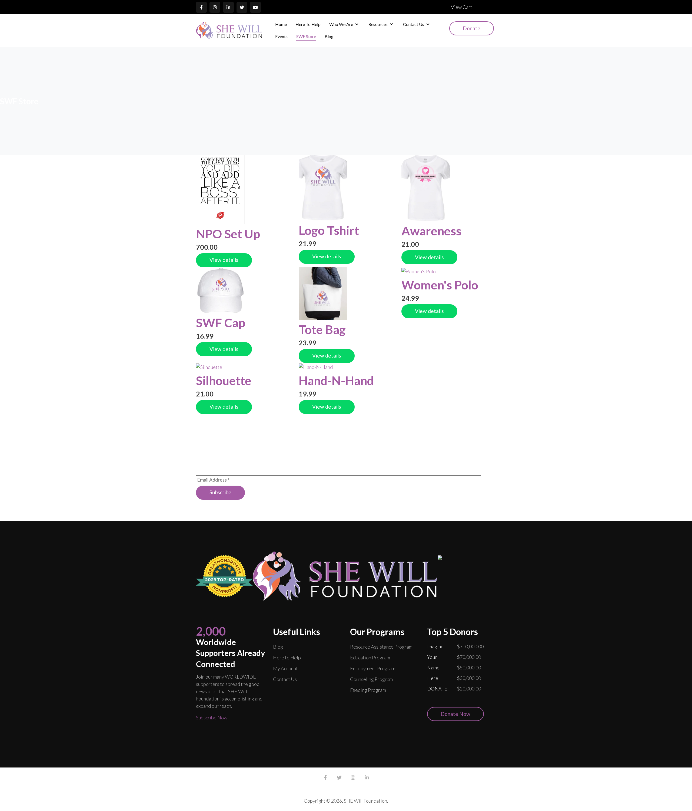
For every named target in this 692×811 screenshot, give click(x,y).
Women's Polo (439, 285)
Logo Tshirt (329, 230)
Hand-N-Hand (336, 380)
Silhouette (223, 380)
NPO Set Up (228, 233)
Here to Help (287, 657)
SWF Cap (220, 322)
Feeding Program (368, 690)
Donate (471, 28)
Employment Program (372, 668)
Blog (278, 647)
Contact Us (285, 679)
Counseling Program (371, 679)
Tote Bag (322, 329)
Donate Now (455, 714)
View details (223, 260)
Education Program (370, 657)
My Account (285, 668)
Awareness (431, 230)
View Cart (461, 7)
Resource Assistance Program (381, 647)
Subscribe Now (211, 717)
